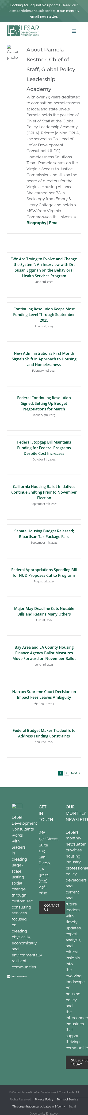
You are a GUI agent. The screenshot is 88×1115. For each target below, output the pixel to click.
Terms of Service (67, 1099)
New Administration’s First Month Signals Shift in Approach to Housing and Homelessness (44, 359)
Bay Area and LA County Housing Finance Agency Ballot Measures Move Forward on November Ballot (44, 653)
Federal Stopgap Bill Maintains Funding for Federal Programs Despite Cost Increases (44, 448)
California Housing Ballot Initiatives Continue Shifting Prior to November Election (44, 492)
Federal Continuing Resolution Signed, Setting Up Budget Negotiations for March (44, 403)
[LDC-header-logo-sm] (23, 27)
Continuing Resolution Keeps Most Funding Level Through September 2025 (44, 314)
